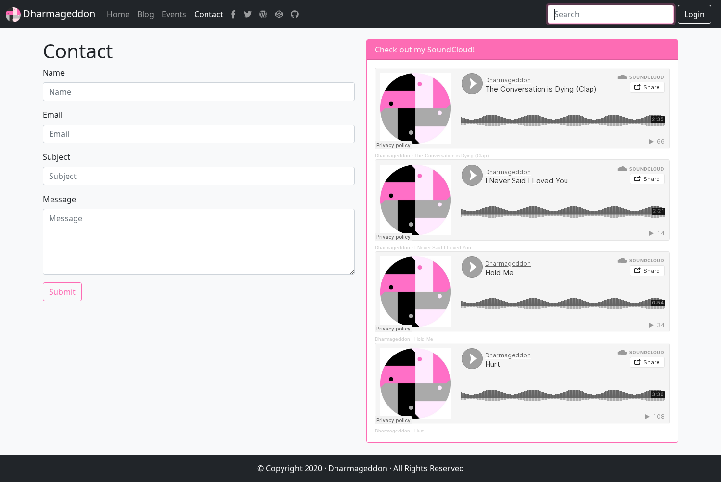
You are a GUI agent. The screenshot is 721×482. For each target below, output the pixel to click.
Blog (145, 14)
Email (53, 114)
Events (174, 14)
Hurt (419, 430)
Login (694, 14)
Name (54, 72)
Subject (56, 157)
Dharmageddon (58, 13)
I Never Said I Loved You (442, 247)
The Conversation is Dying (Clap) (451, 155)
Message (59, 199)
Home (118, 14)
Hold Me (423, 339)
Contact (208, 14)
